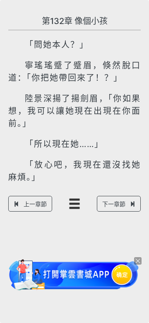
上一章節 (35, 203)
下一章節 (113, 203)
